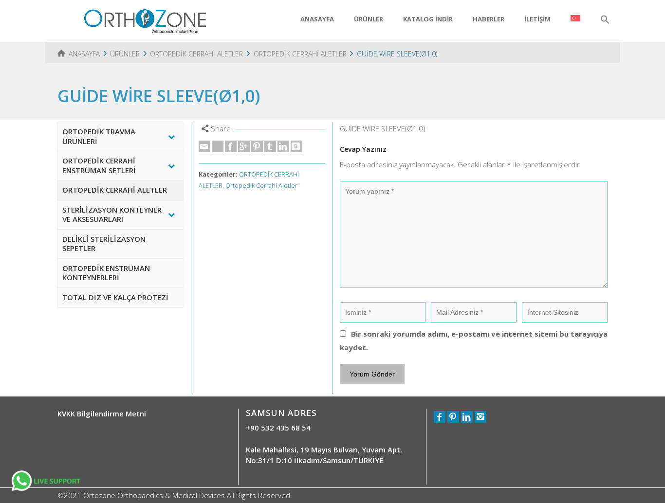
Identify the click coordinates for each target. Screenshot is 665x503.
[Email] (204, 146)
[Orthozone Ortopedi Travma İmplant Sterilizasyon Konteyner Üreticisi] (145, 20)
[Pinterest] (257, 146)
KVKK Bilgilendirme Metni (101, 413)
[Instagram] (480, 417)
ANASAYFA (317, 19)
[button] (605, 20)
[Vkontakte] (296, 146)
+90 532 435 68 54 (278, 427)
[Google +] (244, 146)
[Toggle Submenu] (171, 136)
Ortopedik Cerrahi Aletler (261, 185)
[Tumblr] (270, 146)
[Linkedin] (283, 146)
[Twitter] (217, 146)
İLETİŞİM (537, 19)
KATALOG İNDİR (428, 19)
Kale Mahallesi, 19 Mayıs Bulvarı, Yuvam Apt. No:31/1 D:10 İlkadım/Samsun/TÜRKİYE (324, 455)
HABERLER (488, 19)
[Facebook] (231, 146)
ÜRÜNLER (368, 19)
